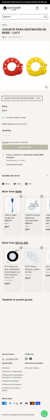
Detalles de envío (11, 175)
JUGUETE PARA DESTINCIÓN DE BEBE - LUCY (22, 98)
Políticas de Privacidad (11, 384)
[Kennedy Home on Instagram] (26, 358)
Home (4, 25)
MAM (4, 37)
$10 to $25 (21, 242)
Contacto (6, 368)
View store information (14, 164)
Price (4, 106)
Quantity (6, 130)
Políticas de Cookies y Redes (11, 389)
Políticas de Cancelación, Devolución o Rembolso (12, 376)
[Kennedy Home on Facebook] (30, 358)
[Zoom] (46, 87)
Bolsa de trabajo (32, 368)
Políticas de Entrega (10, 381)
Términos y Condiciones (12, 371)
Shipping (5, 142)
